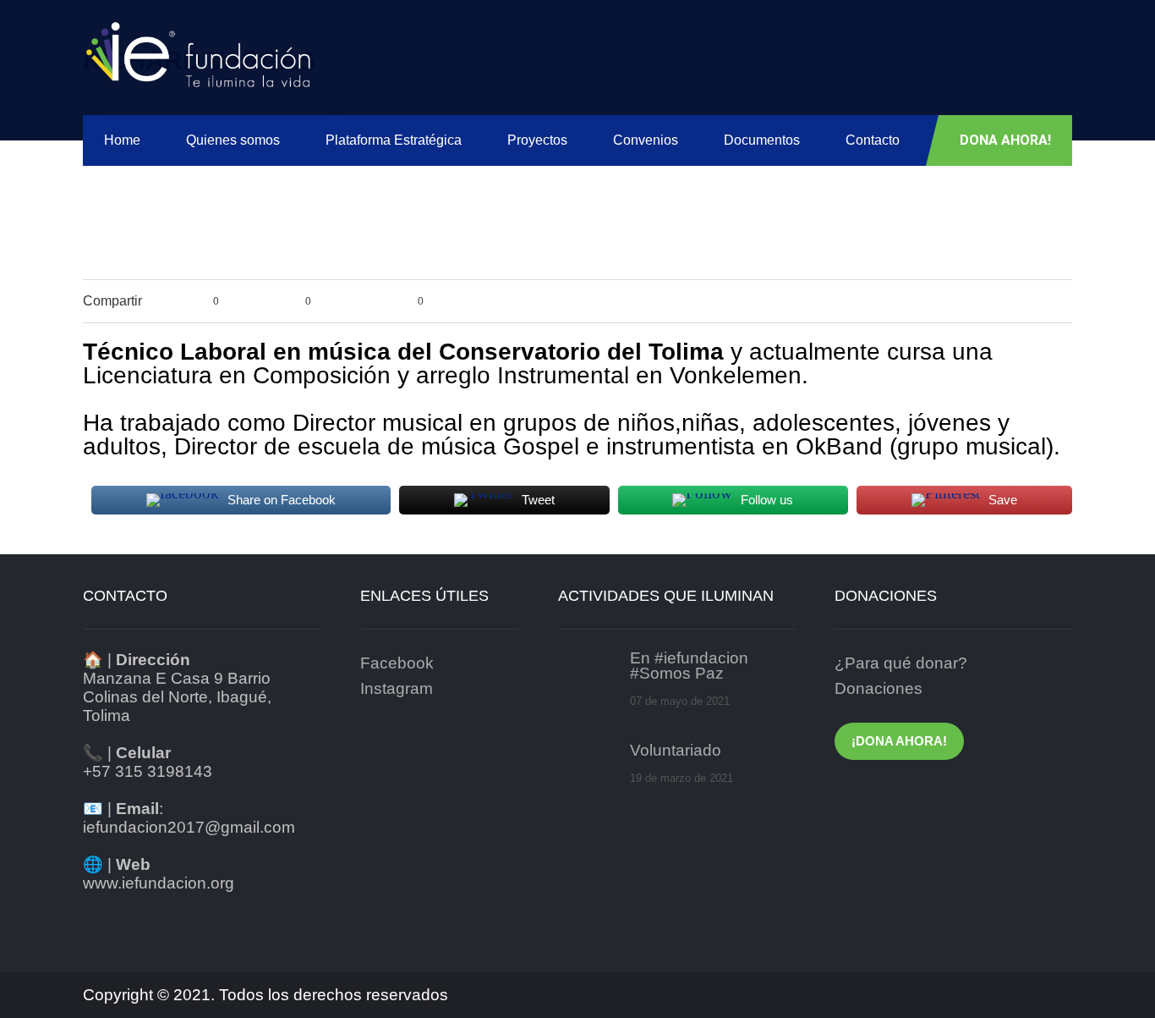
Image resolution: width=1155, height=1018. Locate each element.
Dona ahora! (1005, 140)
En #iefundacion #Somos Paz (689, 666)
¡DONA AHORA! (899, 741)
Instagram (396, 688)
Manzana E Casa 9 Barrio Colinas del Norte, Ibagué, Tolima (177, 696)
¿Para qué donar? (901, 663)
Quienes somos (233, 140)
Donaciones (878, 688)
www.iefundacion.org (158, 883)
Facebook (397, 663)
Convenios (645, 140)
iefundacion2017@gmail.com (189, 827)
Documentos (762, 140)
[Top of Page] (1114, 981)
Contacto (873, 140)
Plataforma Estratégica (394, 140)
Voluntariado (675, 750)
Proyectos (537, 140)
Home (122, 140)
